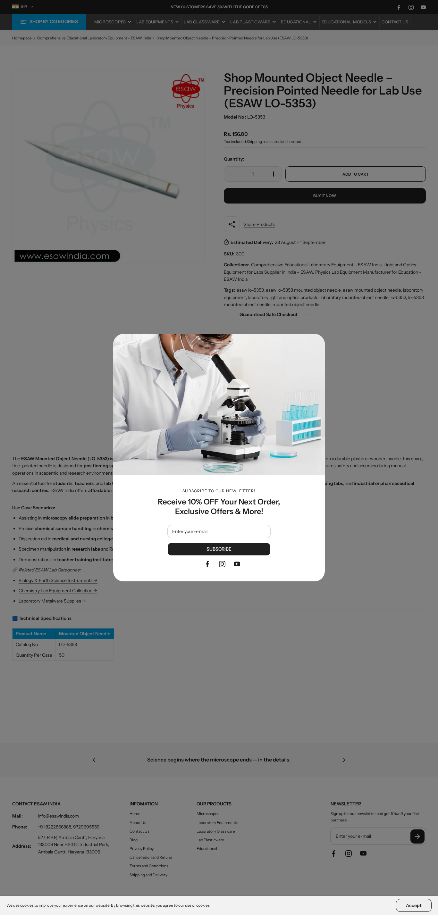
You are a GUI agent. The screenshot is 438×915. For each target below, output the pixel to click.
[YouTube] (237, 564)
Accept (414, 905)
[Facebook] (207, 564)
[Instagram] (222, 564)
